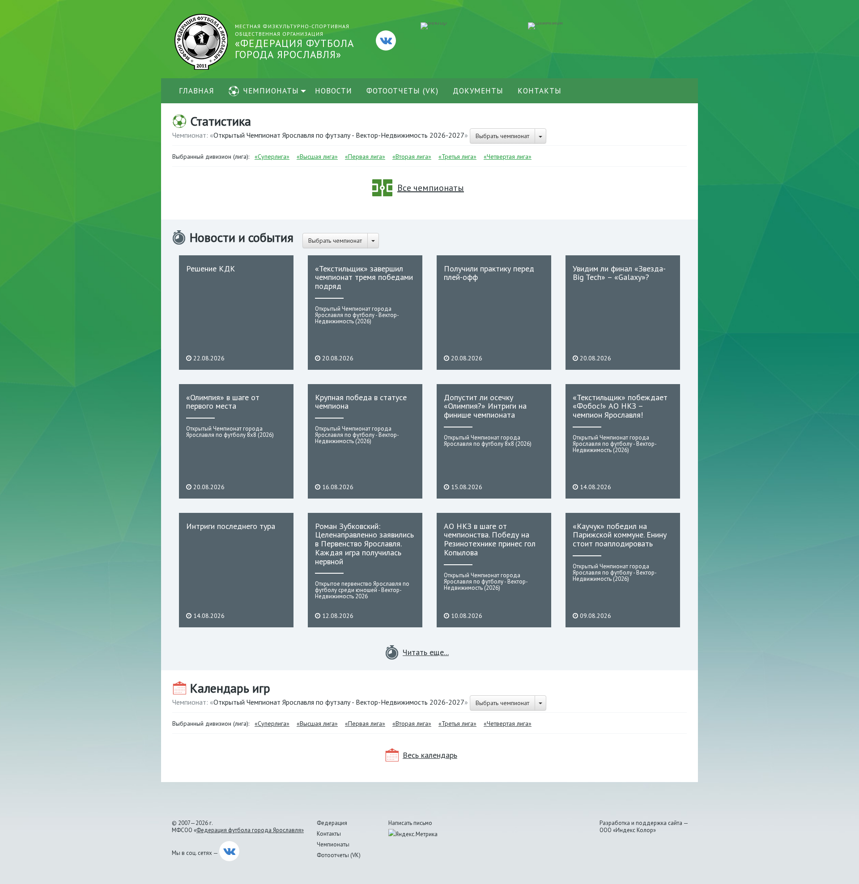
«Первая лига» (365, 156)
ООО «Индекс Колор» (628, 830)
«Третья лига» (457, 156)
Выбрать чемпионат (502, 136)
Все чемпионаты (430, 188)
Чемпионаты (271, 91)
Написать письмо (410, 823)
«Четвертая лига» (508, 156)
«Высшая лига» (317, 156)
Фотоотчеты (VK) (402, 91)
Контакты (539, 91)
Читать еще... (426, 652)
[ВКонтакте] (386, 40)
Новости (333, 91)
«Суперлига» (272, 156)
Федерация (332, 823)
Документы (478, 91)
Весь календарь (430, 755)
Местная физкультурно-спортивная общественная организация (294, 42)
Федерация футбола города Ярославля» (250, 830)
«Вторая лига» (411, 156)
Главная (196, 91)
